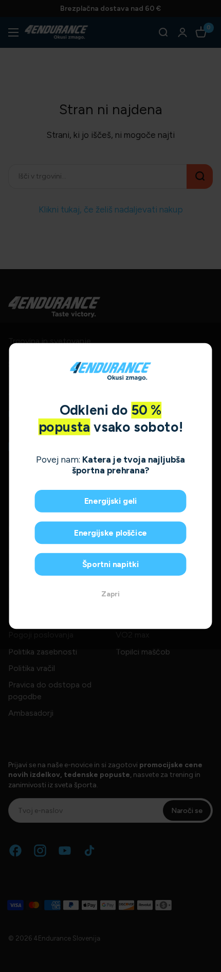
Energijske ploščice (110, 533)
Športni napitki (110, 564)
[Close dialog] (202, 353)
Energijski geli (110, 501)
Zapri (110, 594)
